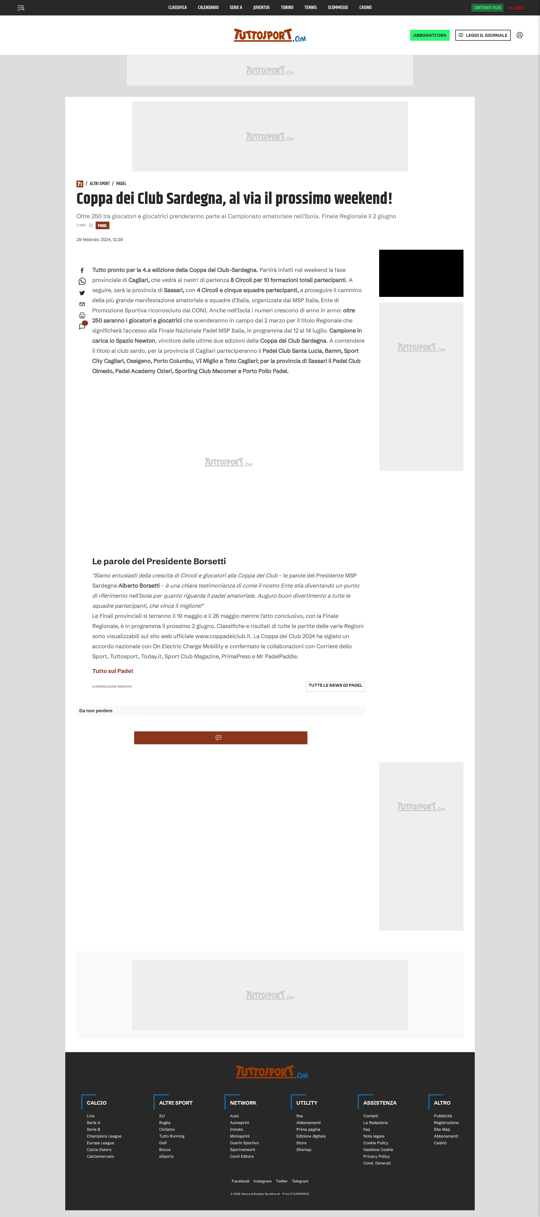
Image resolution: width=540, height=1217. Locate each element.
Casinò (365, 7)
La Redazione (375, 1122)
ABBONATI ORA (429, 35)
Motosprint (240, 1136)
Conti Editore (242, 1156)
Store (301, 1142)
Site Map (442, 1129)
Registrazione (446, 1122)
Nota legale (373, 1136)
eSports (166, 1156)
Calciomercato (100, 1156)
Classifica (177, 7)
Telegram (300, 1181)
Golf (163, 1142)
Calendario (208, 7)
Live (518, 8)
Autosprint (239, 1122)
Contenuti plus (487, 8)
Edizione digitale (311, 1136)
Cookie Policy (375, 1142)
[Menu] (21, 8)
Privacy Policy (376, 1156)
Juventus (261, 7)
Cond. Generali (377, 1163)
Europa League (100, 1142)
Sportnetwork (242, 1149)
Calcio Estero (99, 1149)
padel (102, 225)
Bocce (165, 1149)
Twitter (282, 1181)
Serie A (236, 7)
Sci (162, 1115)
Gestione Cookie (378, 1149)
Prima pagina (308, 1129)
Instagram (263, 1181)
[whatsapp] (82, 281)
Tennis (311, 7)
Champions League (104, 1136)
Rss (299, 1115)
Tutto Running (171, 1136)
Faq (366, 1129)
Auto (234, 1115)
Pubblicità (443, 1115)
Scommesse (338, 7)
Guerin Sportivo (244, 1142)
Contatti (370, 1115)
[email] (82, 304)
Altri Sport (100, 184)
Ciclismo (167, 1129)
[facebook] (82, 270)
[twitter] (82, 293)
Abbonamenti (308, 1122)
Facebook (240, 1181)
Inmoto (236, 1129)
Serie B (93, 1129)
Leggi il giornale (486, 35)
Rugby (165, 1122)
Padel (121, 184)
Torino (287, 7)
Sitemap (303, 1149)
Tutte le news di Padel (336, 685)
